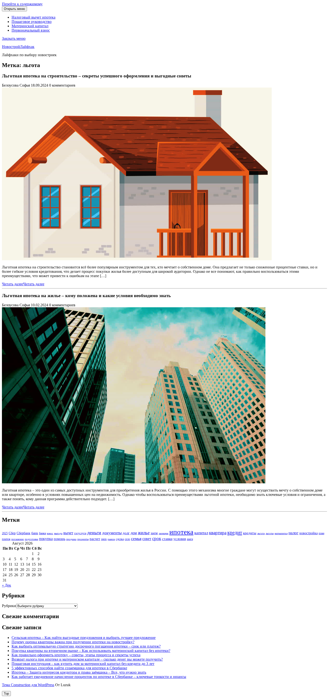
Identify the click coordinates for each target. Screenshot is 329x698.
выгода (58, 533)
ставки (167, 539)
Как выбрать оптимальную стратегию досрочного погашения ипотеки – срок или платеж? (86, 646)
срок (156, 538)
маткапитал (281, 533)
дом (134, 533)
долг (126, 533)
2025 (5, 533)
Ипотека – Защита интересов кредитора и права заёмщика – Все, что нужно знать (79, 672)
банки (42, 533)
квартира (217, 532)
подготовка (31, 539)
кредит (234, 532)
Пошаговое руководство (32, 22)
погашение (17, 539)
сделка (120, 539)
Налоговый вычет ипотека (33, 17)
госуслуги (80, 533)
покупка (46, 539)
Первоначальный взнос (31, 30)
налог (293, 533)
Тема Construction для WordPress (28, 685)
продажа (71, 539)
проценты (83, 539)
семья (136, 538)
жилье (144, 532)
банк (34, 533)
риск (104, 539)
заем (154, 533)
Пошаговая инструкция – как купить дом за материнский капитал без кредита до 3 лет (83, 664)
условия (179, 539)
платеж (6, 539)
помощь (59, 539)
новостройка (308, 533)
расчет (95, 539)
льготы (270, 533)
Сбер (12, 533)
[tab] (14, 8)
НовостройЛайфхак (18, 47)
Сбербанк (23, 533)
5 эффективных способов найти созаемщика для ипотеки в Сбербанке (69, 668)
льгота (261, 533)
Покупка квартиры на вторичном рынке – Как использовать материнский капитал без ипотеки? (91, 651)
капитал (201, 533)
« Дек (6, 585)
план (321, 533)
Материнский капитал (30, 26)
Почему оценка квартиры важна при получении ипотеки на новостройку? (73, 642)
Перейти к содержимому (22, 4)
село (127, 539)
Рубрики (9, 606)
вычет (68, 533)
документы (112, 533)
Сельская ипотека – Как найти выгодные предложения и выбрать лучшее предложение (84, 638)
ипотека (181, 532)
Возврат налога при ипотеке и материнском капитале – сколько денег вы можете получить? (87, 659)
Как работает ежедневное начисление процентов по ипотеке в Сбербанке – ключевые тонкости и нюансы (99, 677)
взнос (50, 533)
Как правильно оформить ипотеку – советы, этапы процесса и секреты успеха (76, 655)
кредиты (249, 533)
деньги (94, 532)
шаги (190, 539)
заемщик (163, 533)
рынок (111, 539)
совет (146, 539)
